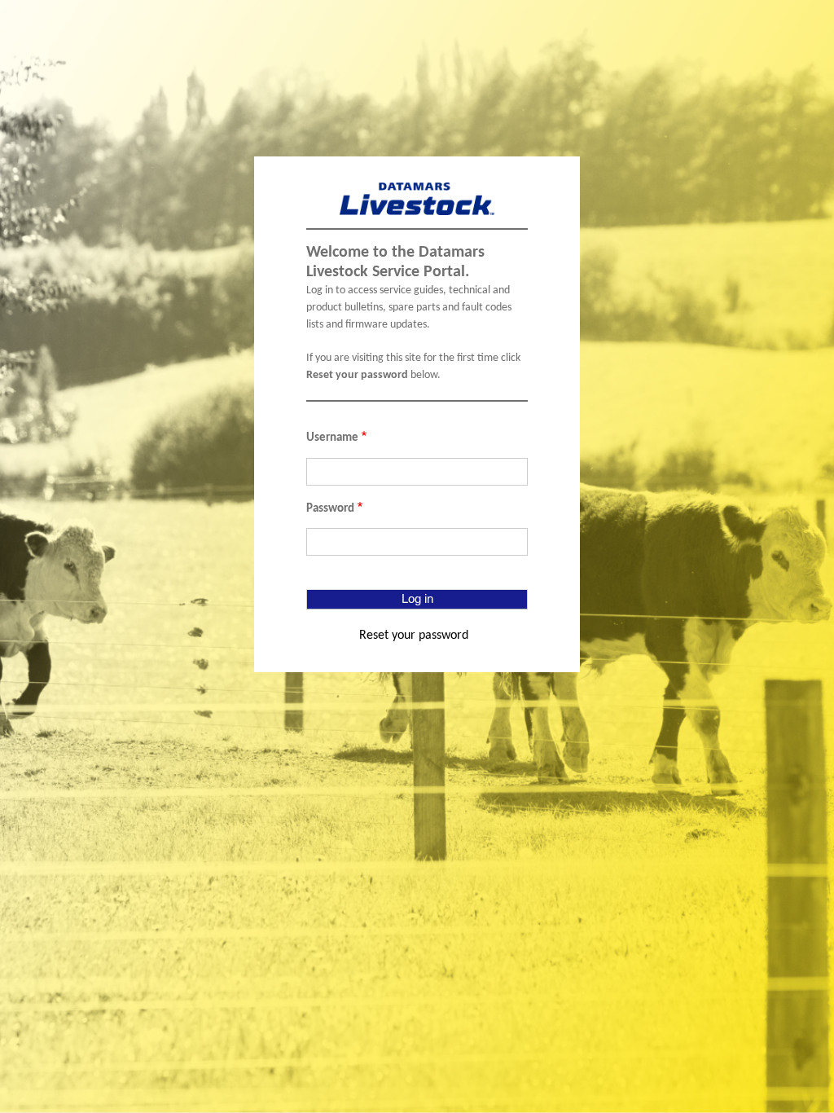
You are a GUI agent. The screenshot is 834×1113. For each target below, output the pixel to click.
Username (332, 438)
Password (330, 509)
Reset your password (413, 635)
